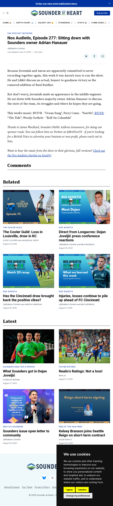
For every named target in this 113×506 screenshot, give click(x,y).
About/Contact (12, 487)
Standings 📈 (65, 23)
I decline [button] (82, 489)
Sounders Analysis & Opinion (19, 367)
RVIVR (99, 113)
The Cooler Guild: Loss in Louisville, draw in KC (23, 234)
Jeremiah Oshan (16, 48)
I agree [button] (69, 489)
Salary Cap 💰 (46, 23)
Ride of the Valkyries (70, 427)
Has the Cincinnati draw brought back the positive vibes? (28, 298)
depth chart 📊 (24, 23)
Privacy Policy (42, 487)
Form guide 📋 (99, 23)
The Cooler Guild (12, 227)
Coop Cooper (10, 240)
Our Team (27, 487)
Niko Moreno (87, 244)
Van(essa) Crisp (30, 240)
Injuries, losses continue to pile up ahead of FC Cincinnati (83, 298)
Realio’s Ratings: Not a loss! (81, 371)
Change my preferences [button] (78, 495)
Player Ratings (67, 367)
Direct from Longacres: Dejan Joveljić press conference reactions (82, 236)
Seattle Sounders (13, 427)
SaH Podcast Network (19, 33)
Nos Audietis (66, 227)
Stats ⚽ (82, 23)
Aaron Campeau (33, 304)
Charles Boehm (11, 380)
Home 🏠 (7, 23)
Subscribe (102, 13)
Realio (62, 375)
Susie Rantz (65, 439)
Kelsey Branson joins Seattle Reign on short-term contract (82, 433)
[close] (109, 3)
